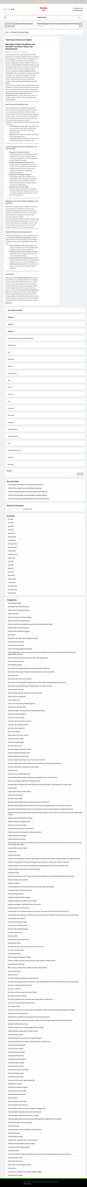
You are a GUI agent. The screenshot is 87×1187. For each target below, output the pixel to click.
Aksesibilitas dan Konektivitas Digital (18, 606)
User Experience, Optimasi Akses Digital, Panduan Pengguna (25, 1172)
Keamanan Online (13, 770)
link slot (10, 366)
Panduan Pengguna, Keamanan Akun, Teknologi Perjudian (24, 869)
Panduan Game (12, 851)
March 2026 (11, 533)
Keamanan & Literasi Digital (16, 738)
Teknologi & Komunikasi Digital (17, 1059)
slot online (11, 415)
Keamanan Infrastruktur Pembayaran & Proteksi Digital (23, 767)
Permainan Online (13, 936)
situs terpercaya (12, 429)
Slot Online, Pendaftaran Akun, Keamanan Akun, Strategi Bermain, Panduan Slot (30, 999)
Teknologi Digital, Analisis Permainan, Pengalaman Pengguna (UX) (26, 1108)
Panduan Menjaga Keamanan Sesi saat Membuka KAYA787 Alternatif (43, 24)
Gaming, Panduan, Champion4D (17, 696)
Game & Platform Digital (15, 665)
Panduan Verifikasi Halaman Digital (18, 880)
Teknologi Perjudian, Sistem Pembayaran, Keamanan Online (24, 1129)
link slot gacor (12, 345)
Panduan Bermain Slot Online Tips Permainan (20, 828)
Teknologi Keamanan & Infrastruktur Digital (20, 1122)
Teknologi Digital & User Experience (18, 1105)
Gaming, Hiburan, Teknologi (15, 689)
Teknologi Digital (13, 1098)
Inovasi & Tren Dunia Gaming (16, 717)
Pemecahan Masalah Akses (16, 894)
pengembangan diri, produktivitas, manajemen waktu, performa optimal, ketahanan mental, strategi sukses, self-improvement (43, 915)
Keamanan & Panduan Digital (16, 742)
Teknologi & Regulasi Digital (16, 1073)
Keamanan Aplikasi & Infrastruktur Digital (19, 749)
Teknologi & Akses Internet (15, 1034)
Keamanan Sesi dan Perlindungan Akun (19, 774)
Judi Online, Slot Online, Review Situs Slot (19, 721)
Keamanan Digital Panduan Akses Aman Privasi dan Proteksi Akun (26, 760)
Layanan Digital (12, 788)
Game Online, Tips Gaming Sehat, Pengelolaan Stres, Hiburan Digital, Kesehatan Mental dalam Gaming (37, 682)
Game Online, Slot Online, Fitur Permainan (19, 679)
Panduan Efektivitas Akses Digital (17, 848)
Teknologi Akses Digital (14, 1084)
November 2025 (12, 547)
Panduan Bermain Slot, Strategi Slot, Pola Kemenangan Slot (24, 832)
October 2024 (11, 593)
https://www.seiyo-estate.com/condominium (20, 338)
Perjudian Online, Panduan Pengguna (18, 929)
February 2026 (12, 537)
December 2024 (12, 586)
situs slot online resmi (14, 971)
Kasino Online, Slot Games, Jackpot (18, 735)
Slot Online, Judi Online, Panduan (17, 996)
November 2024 (12, 589)
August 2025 (11, 558)
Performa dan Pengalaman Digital (17, 922)
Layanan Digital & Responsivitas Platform (19, 791)
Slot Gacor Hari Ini (13, 975)
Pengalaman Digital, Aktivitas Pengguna (19, 897)
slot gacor (11, 408)
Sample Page (41, 17)
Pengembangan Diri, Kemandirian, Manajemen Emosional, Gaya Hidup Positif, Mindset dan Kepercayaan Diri (38, 911)
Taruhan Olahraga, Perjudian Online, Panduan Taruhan (23, 1031)
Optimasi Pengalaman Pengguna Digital (19, 821)
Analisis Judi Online (13, 613)
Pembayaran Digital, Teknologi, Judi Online (20, 890)
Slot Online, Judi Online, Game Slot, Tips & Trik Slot (22, 992)
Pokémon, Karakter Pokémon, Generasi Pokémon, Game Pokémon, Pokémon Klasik (31, 960)
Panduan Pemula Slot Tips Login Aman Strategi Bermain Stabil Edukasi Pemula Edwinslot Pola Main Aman (38, 865)
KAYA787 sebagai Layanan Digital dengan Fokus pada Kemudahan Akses (28, 498)
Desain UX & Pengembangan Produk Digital (20, 649)
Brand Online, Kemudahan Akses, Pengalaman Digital (23, 638)
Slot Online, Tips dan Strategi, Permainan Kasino (21, 1003)
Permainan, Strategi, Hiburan (16, 950)
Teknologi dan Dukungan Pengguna (18, 1087)
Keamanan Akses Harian (15, 746)
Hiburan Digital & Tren (14, 700)
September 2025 (12, 554)
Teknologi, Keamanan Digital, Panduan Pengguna (21, 1143)
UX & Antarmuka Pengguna (15, 1175)
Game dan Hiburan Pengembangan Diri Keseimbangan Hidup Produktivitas (29, 668)
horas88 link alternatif (24, 277)
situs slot (10, 394)
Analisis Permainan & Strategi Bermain (19, 621)
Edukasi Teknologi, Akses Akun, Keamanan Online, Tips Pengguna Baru (28, 658)
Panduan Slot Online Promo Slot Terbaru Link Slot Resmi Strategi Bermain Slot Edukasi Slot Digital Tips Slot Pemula (41, 876)
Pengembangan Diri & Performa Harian (19, 908)
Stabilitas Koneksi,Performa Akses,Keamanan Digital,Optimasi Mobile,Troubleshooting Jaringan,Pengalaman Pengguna (41, 1010)
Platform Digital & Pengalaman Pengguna (19, 957)
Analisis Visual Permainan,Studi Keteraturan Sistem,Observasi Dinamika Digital (30, 624)
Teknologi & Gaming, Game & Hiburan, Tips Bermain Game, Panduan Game (29, 1041)
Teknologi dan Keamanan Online (17, 1094)
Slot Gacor (11, 359)
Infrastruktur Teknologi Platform (17, 714)
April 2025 (11, 572)
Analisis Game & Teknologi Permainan (19, 610)
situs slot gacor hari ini (14, 450)
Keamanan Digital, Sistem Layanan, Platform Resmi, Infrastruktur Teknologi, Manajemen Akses (35, 763)
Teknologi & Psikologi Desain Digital (18, 1069)
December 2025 (12, 544)
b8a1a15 (9, 52)
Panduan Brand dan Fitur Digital (17, 839)
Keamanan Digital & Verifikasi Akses (18, 756)
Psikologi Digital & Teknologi (16, 964)
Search (9, 471)
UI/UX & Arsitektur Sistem (15, 1157)
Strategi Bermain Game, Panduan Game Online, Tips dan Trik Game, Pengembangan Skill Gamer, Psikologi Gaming (40, 1020)
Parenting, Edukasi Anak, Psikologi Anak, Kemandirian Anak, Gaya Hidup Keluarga (31, 887)
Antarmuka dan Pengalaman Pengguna (19, 631)
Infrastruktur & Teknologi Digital (17, 707)
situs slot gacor (12, 373)
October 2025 (11, 551)
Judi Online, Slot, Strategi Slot (16, 728)
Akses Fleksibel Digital (14, 603)
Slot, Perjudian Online (14, 1006)
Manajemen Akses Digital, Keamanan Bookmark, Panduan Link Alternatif (28, 802)
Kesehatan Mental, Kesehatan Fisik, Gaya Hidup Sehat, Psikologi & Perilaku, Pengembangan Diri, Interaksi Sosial (39, 784)
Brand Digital (11, 635)
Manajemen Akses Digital (15, 798)
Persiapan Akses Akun (14, 953)
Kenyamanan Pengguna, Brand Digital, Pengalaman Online (24, 781)
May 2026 (10, 526)
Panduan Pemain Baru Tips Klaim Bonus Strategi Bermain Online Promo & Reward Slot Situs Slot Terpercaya (38, 862)
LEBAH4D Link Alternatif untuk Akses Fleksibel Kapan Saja (25, 488)
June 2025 (11, 565)
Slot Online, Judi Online (14, 989)
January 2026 (11, 540)
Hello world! (28, 509)
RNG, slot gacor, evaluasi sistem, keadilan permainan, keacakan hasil (27, 967)
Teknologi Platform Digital (15, 1136)
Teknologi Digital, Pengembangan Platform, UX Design (23, 1115)
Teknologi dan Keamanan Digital (17, 1091)
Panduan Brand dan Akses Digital (17, 835)
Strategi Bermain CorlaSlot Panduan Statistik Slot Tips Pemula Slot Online (29, 1017)
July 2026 (10, 519)
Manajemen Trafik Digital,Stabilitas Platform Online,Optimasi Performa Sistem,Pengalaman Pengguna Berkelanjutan (40, 809)
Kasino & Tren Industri (14, 731)
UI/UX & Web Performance (15, 1161)
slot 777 (10, 387)
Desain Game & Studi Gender (16, 645)
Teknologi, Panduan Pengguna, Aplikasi (19, 1147)
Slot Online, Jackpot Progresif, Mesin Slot (20, 985)
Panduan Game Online (14, 855)
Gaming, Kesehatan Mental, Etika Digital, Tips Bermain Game (25, 693)
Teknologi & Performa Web (15, 1066)
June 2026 (11, 523)
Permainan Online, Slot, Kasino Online (18, 939)
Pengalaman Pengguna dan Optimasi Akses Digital (22, 901)
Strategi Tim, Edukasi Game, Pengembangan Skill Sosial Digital (26, 1027)
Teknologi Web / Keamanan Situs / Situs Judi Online (22, 1140)
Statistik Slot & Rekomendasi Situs (18, 1013)
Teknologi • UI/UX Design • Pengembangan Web (21, 1080)
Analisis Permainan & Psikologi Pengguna (20, 617)
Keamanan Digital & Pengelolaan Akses (19, 753)
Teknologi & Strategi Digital (15, 1077)
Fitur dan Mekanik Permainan (16, 661)
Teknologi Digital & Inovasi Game (17, 1101)
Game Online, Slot (13, 675)
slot (9, 352)
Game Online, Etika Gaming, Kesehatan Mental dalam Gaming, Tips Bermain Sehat (31, 672)
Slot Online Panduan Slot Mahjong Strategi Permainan (23, 978)
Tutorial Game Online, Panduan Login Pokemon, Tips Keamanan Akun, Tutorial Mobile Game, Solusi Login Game (39, 1154)
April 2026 (11, 530)
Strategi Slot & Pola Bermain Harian (18, 1024)
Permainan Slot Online (14, 943)
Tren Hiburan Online (13, 1150)
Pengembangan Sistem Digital (16, 918)
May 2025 (10, 568)
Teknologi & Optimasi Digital (16, 1063)
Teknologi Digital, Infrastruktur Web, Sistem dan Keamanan (24, 1112)
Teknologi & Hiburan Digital (15, 1048)
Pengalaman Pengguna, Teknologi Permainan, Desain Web (24, 904)
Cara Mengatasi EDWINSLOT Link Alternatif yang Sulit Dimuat (25, 484)
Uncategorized (12, 1168)
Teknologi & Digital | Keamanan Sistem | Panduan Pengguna (25, 1038)
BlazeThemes (27, 1183)
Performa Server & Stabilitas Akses (18, 925)
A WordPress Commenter (15, 509)
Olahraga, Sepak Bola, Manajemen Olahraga (20, 818)
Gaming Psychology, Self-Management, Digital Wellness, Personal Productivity (30, 686)
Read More (8, 303)
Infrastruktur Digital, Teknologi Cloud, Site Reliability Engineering (26, 710)
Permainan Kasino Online (15, 932)
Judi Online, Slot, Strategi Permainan (18, 724)
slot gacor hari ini (13, 436)
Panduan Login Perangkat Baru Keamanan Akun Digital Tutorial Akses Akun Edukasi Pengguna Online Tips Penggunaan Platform (44, 858)
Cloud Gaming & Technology (16, 642)
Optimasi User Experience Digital (17, 825)
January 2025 (11, 582)
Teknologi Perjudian (13, 1126)
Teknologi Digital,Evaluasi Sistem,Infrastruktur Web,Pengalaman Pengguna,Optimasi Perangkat (34, 1119)
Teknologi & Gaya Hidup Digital (16, 1045)
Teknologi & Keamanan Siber (16, 1055)
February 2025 (12, 579)
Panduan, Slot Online (14, 883)
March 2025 (11, 575)
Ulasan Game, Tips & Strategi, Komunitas (19, 1165)
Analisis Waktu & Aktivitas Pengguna (18, 628)
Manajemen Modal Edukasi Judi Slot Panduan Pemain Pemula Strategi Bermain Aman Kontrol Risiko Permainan (39, 805)
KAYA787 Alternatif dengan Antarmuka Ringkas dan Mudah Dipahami (55, 2)
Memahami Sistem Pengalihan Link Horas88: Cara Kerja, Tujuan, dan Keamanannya (20, 46)
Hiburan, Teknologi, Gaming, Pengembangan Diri (21, 703)
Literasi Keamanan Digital (15, 795)
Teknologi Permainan (14, 1133)
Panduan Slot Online (13, 873)
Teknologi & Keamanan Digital (16, 1052)
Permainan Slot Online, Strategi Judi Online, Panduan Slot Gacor (26, 946)
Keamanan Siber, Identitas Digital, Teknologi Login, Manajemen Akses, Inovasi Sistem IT (33, 777)
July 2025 (10, 561)
